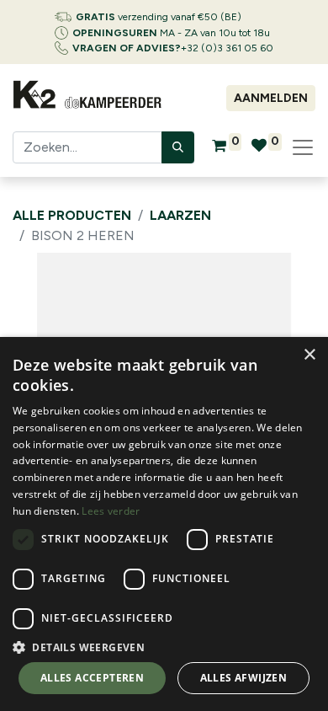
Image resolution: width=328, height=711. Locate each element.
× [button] (309, 355)
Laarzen (180, 215)
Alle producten (72, 215)
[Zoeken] (177, 147)
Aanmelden (271, 98)
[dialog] (164, 524)
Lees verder (111, 511)
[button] (164, 647)
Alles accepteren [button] (92, 678)
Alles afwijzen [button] (244, 678)
